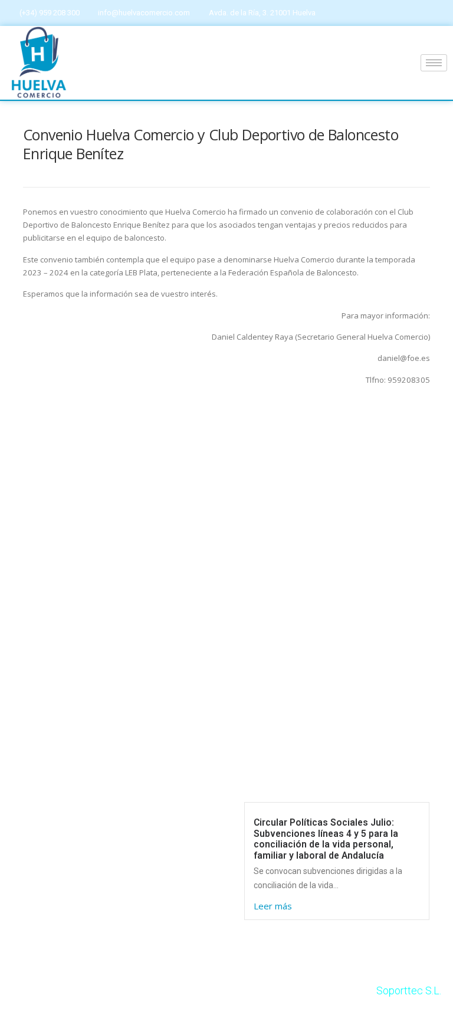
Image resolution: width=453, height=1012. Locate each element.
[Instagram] (435, 13)
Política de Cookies (50, 835)
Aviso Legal (32, 807)
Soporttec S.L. (408, 990)
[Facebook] (412, 13)
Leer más (273, 906)
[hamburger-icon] (434, 62)
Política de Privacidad (55, 863)
